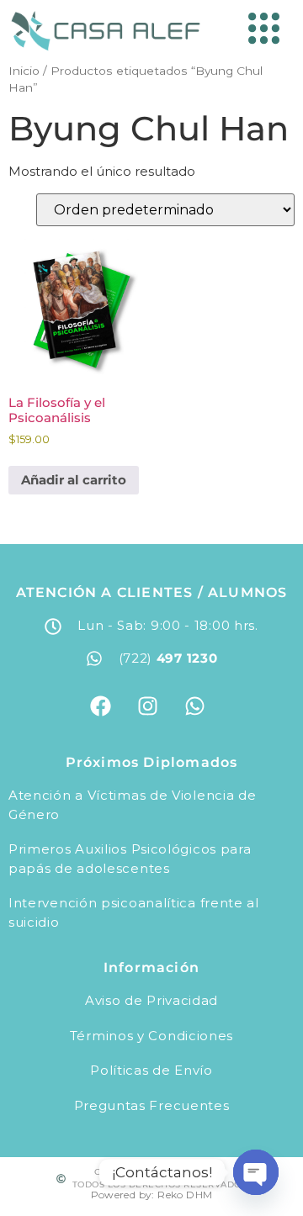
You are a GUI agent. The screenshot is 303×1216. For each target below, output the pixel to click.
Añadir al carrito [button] (73, 480)
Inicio (24, 70)
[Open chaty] (256, 1172)
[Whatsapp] (194, 706)
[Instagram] (147, 706)
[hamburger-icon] (260, 31)
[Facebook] (100, 706)
